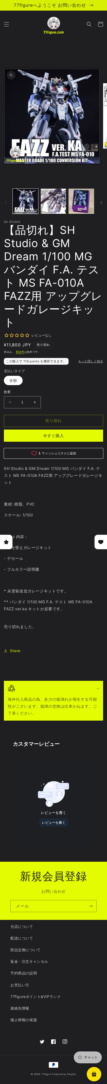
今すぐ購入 (53, 435)
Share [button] (15, 650)
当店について (21, 926)
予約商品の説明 (23, 973)
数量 (7, 392)
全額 (13, 380)
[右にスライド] (101, 202)
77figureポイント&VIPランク (35, 996)
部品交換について (25, 950)
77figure (46, 1074)
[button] (6, 24)
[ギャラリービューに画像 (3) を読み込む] (81, 201)
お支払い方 (19, 985)
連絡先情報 (19, 1008)
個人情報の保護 (23, 1020)
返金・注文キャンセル (29, 961)
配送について (21, 938)
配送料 (20, 351)
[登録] (90, 906)
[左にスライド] (5, 202)
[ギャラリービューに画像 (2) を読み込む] (53, 201)
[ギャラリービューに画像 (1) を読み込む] (25, 201)
